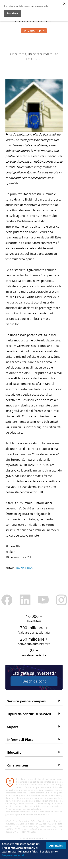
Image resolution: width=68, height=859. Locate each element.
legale (36, 809)
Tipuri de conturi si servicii (29, 714)
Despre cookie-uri (13, 855)
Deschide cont (34, 681)
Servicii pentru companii (27, 701)
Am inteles (56, 845)
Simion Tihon (24, 568)
